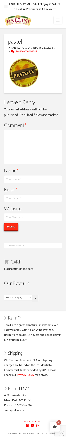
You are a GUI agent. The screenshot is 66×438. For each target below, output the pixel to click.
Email (11, 189)
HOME (27, 421)
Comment (15, 125)
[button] (58, 20)
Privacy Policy (25, 374)
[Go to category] (35, 298)
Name (11, 171)
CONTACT (37, 421)
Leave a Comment (25, 51)
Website (12, 208)
